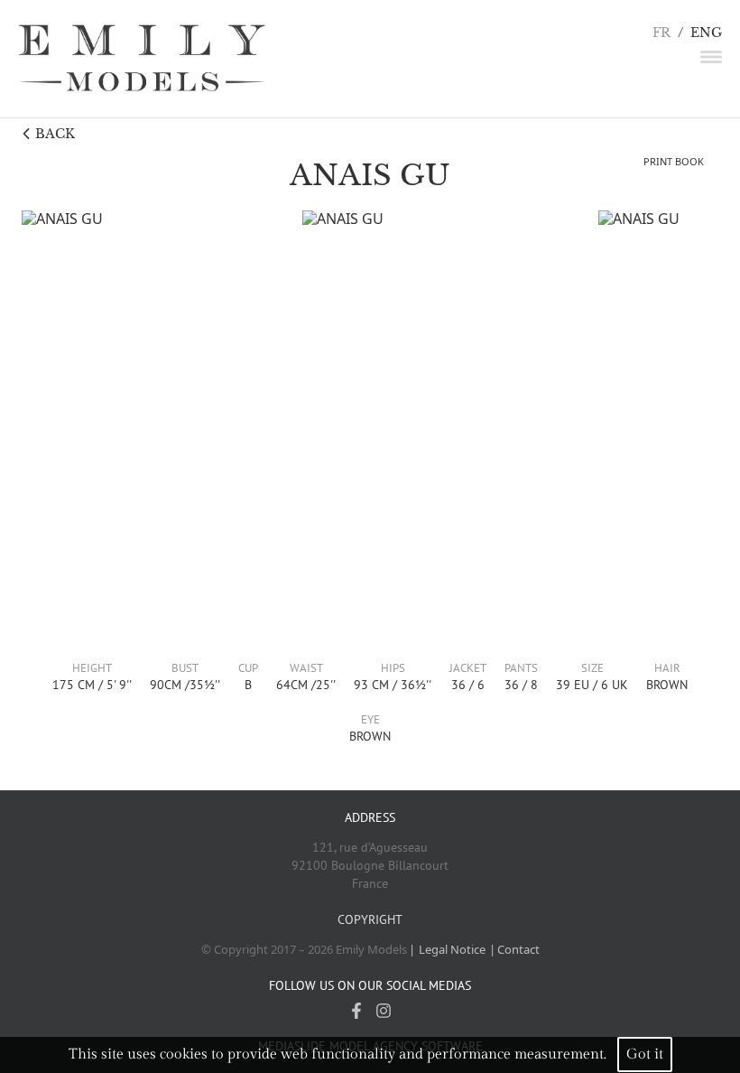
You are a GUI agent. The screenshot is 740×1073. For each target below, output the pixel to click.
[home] (141, 58)
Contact (518, 949)
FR (661, 33)
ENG (706, 33)
